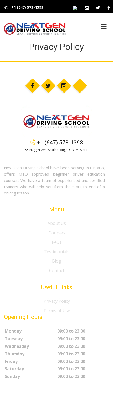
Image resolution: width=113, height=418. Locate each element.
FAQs (57, 242)
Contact (56, 270)
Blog (56, 261)
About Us (57, 223)
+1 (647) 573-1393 (26, 7)
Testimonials (56, 251)
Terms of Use (56, 310)
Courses (57, 233)
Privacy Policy (57, 301)
